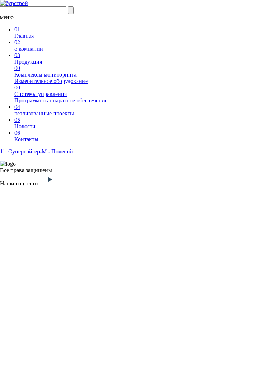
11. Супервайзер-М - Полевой (36, 151)
